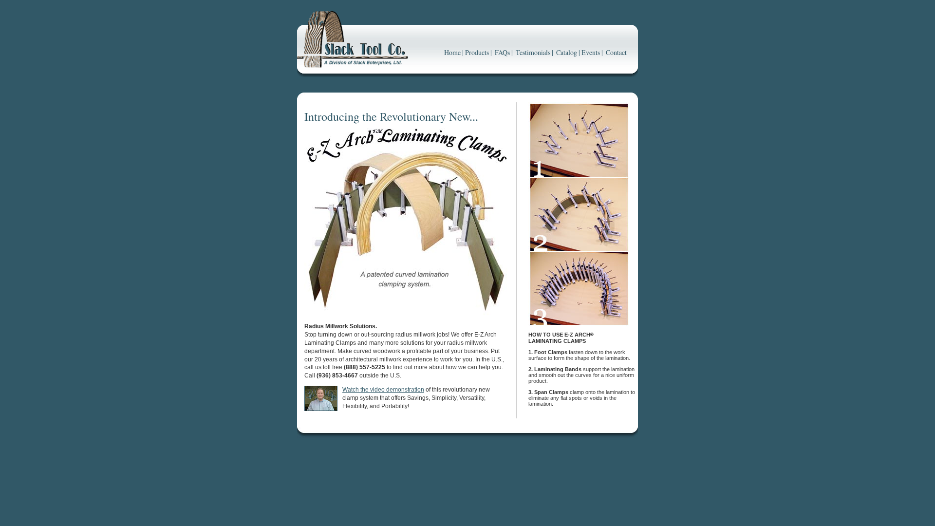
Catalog (566, 52)
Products (477, 52)
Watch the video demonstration (383, 389)
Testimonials (533, 52)
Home (452, 52)
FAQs (502, 52)
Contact (616, 52)
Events (590, 52)
